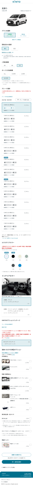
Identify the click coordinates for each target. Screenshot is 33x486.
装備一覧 (4, 327)
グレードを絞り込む (24, 100)
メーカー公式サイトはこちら (9, 238)
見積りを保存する (16, 455)
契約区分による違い (7, 52)
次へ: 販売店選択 (16, 462)
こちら (7, 337)
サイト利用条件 (4, 481)
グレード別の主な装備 (6, 96)
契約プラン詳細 (16, 39)
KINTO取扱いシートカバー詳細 (9, 352)
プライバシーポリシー (5, 479)
